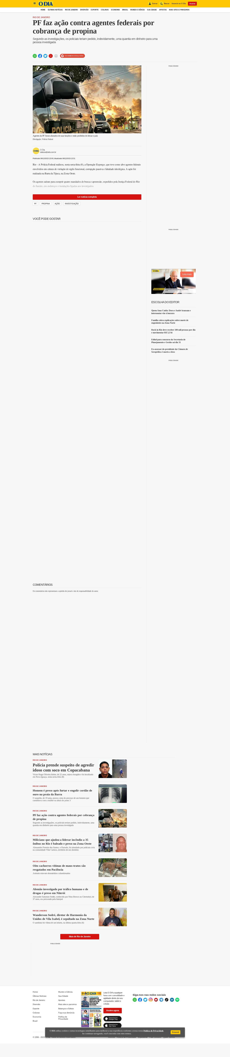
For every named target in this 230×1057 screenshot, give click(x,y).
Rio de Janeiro (71, 10)
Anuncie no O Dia (178, 4)
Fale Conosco (155, 1037)
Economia (115, 10)
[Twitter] (145, 1000)
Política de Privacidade (63, 1018)
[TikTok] (167, 1000)
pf (35, 204)
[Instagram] (151, 1000)
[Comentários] (56, 56)
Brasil (125, 10)
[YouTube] (156, 1000)
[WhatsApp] (135, 1000)
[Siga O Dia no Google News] (72, 56)
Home (43, 10)
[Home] (45, 6)
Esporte (94, 10)
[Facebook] (140, 1000)
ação (57, 204)
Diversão (84, 10)
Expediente (142, 1037)
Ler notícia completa (87, 197)
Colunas (105, 10)
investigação (72, 204)
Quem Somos (169, 1037)
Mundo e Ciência (137, 10)
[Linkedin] (172, 1000)
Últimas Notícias (55, 10)
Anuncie (111, 1037)
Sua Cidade (152, 10)
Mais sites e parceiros (67, 1004)
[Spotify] (177, 1000)
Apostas (163, 10)
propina (46, 204)
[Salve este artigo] (51, 56)
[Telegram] (161, 1000)
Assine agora (112, 1010)
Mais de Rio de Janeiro (80, 936)
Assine (192, 4)
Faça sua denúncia (66, 1013)
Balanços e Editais (66, 1008)
